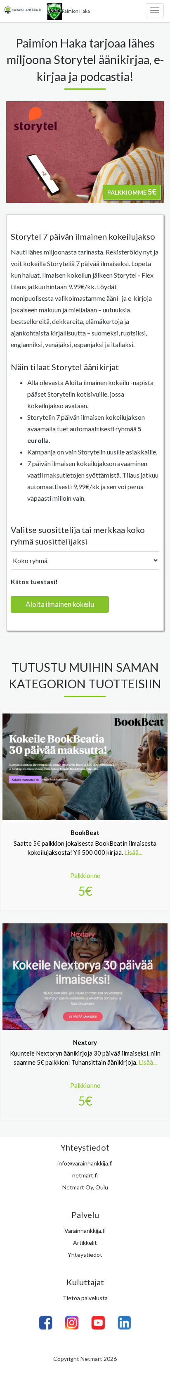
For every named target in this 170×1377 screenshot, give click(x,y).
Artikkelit (85, 1242)
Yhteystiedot (85, 1254)
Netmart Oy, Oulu (85, 1187)
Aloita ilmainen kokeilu (60, 604)
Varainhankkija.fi (85, 1230)
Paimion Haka (76, 11)
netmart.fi (85, 1175)
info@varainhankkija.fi (85, 1163)
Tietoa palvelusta (85, 1297)
